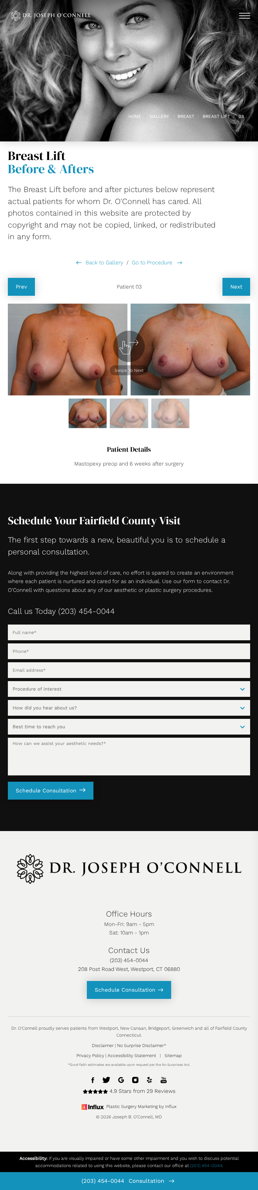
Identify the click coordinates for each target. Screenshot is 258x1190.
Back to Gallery (103, 262)
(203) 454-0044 (102, 1180)
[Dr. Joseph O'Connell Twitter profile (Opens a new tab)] (106, 1079)
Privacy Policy (90, 1055)
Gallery (159, 116)
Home (134, 116)
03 (241, 116)
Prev (21, 287)
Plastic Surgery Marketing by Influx (141, 1106)
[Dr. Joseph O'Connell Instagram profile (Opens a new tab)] (135, 1079)
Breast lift (216, 116)
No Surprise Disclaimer (140, 1045)
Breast (185, 116)
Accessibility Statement (132, 1055)
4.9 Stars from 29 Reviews (142, 1091)
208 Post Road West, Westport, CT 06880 (129, 969)
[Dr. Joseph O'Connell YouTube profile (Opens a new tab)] (163, 1079)
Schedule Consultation (46, 790)
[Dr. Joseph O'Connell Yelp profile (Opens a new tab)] (149, 1079)
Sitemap (173, 1055)
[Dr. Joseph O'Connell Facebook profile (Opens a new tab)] (93, 1079)
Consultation (147, 1180)
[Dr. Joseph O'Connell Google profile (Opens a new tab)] (121, 1079)
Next (236, 287)
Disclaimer (103, 1045)
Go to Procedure (153, 262)
